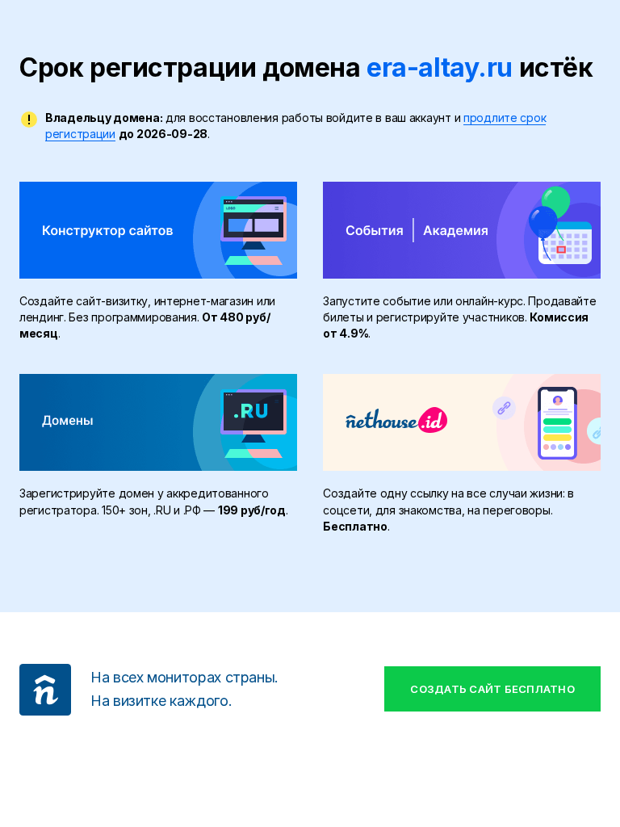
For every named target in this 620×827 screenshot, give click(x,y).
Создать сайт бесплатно (492, 688)
